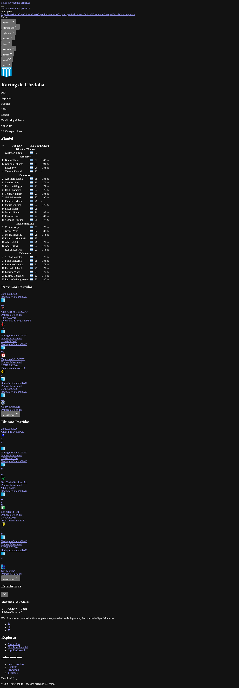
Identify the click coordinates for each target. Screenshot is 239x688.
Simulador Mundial (18, 647)
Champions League (102, 14)
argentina (7, 22)
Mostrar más (9, 415)
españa (6, 38)
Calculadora (14, 644)
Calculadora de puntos (123, 14)
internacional (8, 28)
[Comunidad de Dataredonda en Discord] (9, 630)
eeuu (5, 65)
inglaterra (7, 33)
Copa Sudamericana (47, 14)
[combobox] (4, 594)
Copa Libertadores (27, 14)
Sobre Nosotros (16, 664)
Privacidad (13, 669)
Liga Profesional (9, 14)
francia (6, 55)
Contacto (12, 667)
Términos (13, 672)
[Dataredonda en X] (9, 624)
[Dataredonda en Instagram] (9, 627)
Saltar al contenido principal (15, 2)
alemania (7, 49)
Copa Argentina (66, 14)
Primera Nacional (83, 14)
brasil (5, 60)
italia (5, 44)
